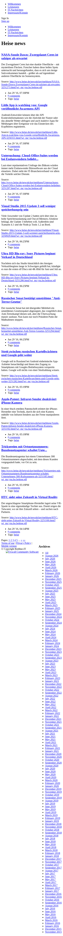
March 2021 (51, 745)
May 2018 (50, 844)
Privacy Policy (23, 543)
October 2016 (52, 899)
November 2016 (53, 897)
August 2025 (51, 590)
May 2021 (50, 739)
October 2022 (52, 689)
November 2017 (53, 862)
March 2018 (51, 850)
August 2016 (51, 905)
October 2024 (52, 619)
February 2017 (52, 888)
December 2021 (53, 719)
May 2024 (50, 634)
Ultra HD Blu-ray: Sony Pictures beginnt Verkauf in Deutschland (28, 255)
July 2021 (50, 733)
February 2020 (52, 783)
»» (24, 540)
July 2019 (50, 803)
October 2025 (52, 585)
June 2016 (50, 911)
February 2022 (52, 713)
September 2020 (53, 762)
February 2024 (52, 643)
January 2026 (52, 576)
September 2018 (53, 832)
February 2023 (52, 678)
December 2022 (53, 684)
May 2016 (50, 914)
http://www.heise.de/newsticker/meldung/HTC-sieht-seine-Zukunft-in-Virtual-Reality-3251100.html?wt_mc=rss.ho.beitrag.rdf (29, 520)
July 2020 (50, 768)
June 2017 (50, 876)
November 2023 (53, 652)
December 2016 (53, 894)
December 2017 (53, 859)
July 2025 (50, 593)
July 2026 (50, 558)
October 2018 (52, 829)
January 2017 (52, 891)
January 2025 (52, 611)
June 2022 (50, 701)
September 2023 (53, 657)
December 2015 (53, 929)
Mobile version (9, 546)
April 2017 (50, 882)
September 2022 (53, 692)
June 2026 (50, 561)
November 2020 (53, 757)
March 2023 (51, 675)
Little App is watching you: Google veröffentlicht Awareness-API (24, 106)
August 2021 (51, 730)
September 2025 (53, 587)
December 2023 (53, 649)
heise (16, 98)
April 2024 (50, 637)
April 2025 (50, 602)
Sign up (5, 21)
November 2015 (53, 931)
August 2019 (51, 800)
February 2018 (52, 853)
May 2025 (50, 599)
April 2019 (50, 812)
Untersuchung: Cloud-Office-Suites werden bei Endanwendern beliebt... (29, 157)
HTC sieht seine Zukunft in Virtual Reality (29, 497)
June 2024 (50, 631)
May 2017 (50, 879)
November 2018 (53, 827)
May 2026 (50, 564)
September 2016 (53, 902)
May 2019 (50, 809)
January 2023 (52, 681)
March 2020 (51, 780)
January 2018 (52, 856)
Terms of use (7, 543)
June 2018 (50, 841)
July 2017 (50, 873)
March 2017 (51, 885)
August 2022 (51, 695)
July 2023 (50, 663)
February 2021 (52, 748)
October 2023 (52, 654)
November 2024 (53, 617)
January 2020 (52, 786)
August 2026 (51, 555)
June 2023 (50, 666)
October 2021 (52, 724)
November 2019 (53, 792)
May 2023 (50, 669)
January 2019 (52, 821)
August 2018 (51, 835)
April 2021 (50, 742)
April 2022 (50, 707)
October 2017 (52, 864)
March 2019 (51, 815)
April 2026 (50, 567)
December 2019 (53, 789)
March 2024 (51, 640)
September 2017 (53, 867)
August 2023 (51, 660)
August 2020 (51, 765)
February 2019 (52, 818)
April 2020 (50, 777)
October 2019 (52, 794)
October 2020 (52, 759)
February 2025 (52, 608)
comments (14, 95)
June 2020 (50, 771)
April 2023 (50, 672)
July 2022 (50, 698)
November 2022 (53, 687)
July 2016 (50, 908)
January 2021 (52, 751)
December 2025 (53, 579)
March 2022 (51, 710)
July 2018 (50, 838)
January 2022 (52, 716)
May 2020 (50, 774)
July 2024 (50, 628)
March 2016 (51, 920)
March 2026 (51, 570)
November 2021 (53, 722)
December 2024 (53, 614)
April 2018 (50, 847)
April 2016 (50, 917)
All (46, 552)
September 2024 (53, 622)
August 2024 (51, 625)
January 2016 (52, 926)
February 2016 (52, 923)
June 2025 (50, 596)
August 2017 (51, 870)
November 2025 (53, 582)
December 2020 (53, 754)
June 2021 (50, 736)
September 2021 (53, 727)
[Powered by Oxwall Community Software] (22, 551)
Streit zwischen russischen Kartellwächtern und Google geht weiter (29, 353)
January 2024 (52, 646)
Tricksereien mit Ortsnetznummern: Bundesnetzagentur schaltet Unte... (24, 448)
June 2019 (50, 806)
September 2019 (53, 797)
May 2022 (50, 704)
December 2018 (53, 824)
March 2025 (51, 605)
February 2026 (52, 573)
